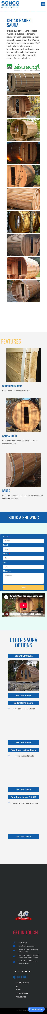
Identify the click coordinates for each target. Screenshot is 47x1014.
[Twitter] (29, 971)
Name (5, 537)
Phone (6, 554)
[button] (43, 3)
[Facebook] (18, 971)
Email (5, 545)
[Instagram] (22, 971)
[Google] (14, 971)
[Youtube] (26, 971)
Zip (4, 563)
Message (6, 571)
